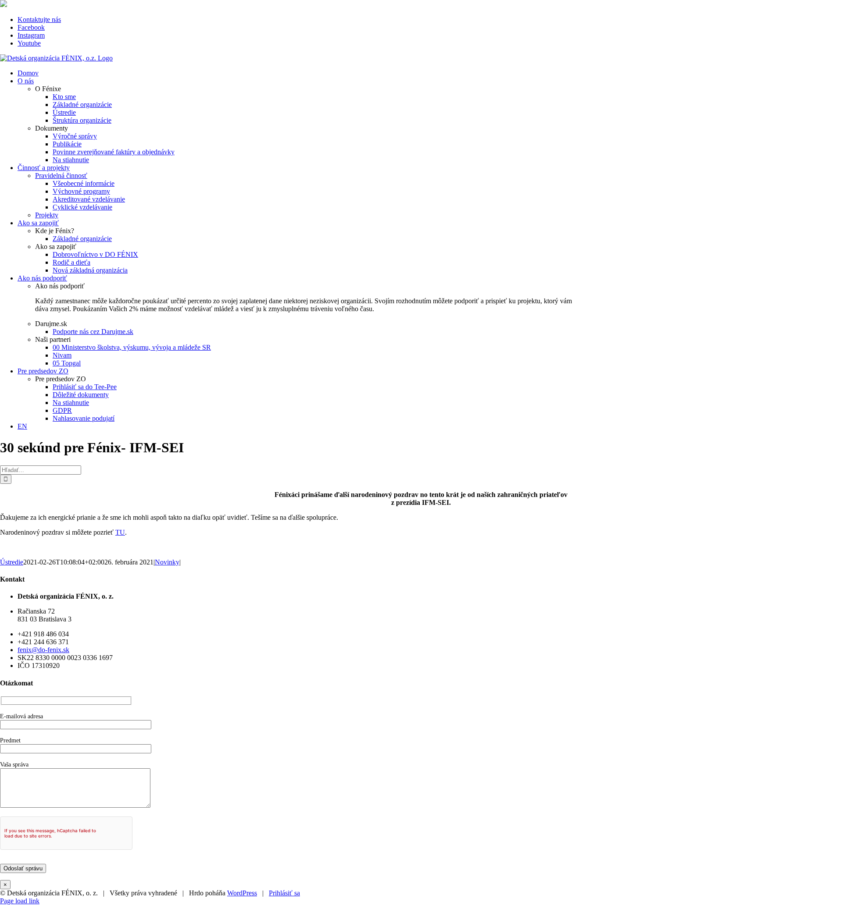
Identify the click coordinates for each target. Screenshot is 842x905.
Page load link (19, 901)
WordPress (242, 893)
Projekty (46, 215)
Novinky (167, 562)
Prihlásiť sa (284, 893)
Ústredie (11, 562)
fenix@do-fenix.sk (43, 649)
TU (120, 532)
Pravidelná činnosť (61, 175)
